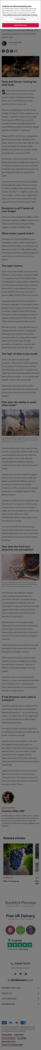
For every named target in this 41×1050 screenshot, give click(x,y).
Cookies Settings (20, 19)
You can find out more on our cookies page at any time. (20, 15)
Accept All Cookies (20, 25)
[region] (20, 14)
